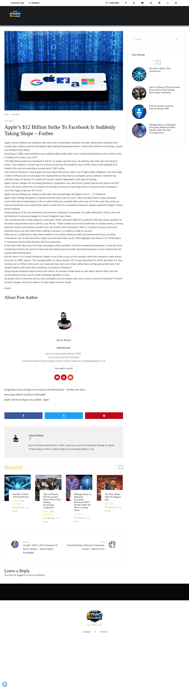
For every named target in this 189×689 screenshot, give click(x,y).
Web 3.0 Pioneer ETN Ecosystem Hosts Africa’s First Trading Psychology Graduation (52, 501)
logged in (21, 575)
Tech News (8, 121)
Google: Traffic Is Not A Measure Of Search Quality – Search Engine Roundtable (40, 547)
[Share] (23, 415)
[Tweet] (64, 415)
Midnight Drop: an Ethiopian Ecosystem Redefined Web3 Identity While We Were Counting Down (82, 502)
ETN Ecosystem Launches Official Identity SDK (161, 107)
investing (47, 246)
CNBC (20, 154)
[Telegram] (159, 3)
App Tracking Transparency (60, 146)
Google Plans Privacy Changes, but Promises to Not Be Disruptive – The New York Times (44, 390)
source (7, 288)
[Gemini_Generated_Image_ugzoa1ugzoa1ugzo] (110, 488)
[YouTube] (142, 3)
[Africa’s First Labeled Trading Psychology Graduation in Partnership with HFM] (48, 488)
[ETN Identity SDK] (139, 112)
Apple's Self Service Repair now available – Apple (26, 400)
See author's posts (64, 368)
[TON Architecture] (17, 488)
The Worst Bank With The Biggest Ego (113, 497)
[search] (176, 39)
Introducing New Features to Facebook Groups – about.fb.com (85, 545)
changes (34, 216)
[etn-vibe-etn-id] (79, 488)
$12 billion (24, 150)
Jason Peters (63, 340)
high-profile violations (94, 172)
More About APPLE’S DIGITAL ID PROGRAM (24, 395)
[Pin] (104, 415)
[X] (134, 3)
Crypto (46, 512)
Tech (22, 501)
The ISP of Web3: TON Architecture (21, 495)
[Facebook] (126, 3)
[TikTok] (151, 3)
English (16, 501)
